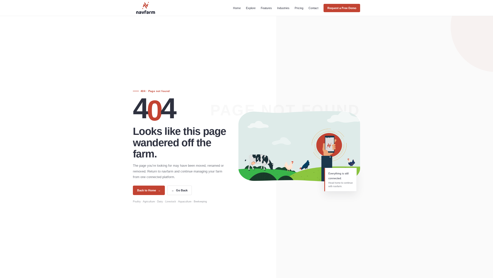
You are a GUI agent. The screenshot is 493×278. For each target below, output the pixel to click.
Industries (283, 8)
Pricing (299, 8)
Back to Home (149, 190)
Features (266, 8)
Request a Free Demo (341, 8)
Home (237, 8)
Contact (313, 8)
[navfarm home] (145, 8)
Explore (251, 8)
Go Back (179, 190)
